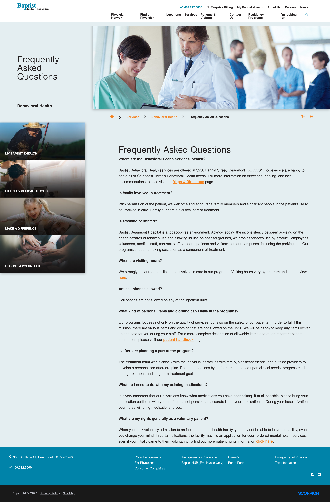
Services (132, 116)
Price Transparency (148, 457)
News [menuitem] (304, 7)
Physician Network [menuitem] (118, 16)
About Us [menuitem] (274, 7)
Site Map (69, 493)
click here (264, 441)
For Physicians (144, 462)
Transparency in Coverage (199, 457)
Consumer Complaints (150, 468)
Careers (233, 457)
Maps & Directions (188, 181)
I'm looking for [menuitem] (288, 16)
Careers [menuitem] (290, 7)
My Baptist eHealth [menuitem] (250, 7)
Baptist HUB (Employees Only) (202, 462)
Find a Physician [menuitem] (147, 16)
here (122, 277)
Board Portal (236, 462)
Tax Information (285, 462)
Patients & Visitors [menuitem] (208, 16)
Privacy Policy (50, 493)
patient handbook (178, 339)
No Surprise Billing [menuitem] (220, 7)
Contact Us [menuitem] (235, 16)
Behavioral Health (164, 116)
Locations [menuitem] (173, 14)
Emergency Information (291, 457)
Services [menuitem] (190, 14)
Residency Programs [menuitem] (256, 16)
